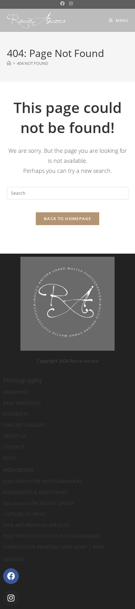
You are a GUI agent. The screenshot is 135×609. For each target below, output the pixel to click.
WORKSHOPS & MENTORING (35, 492)
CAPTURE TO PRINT (24, 514)
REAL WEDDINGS (22, 403)
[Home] (9, 63)
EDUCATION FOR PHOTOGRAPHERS (42, 481)
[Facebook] (11, 576)
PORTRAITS (15, 414)
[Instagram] (11, 598)
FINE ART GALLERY (24, 425)
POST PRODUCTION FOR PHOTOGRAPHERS (51, 536)
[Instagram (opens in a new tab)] (71, 3)
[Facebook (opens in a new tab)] (63, 3)
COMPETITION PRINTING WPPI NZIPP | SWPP (54, 547)
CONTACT (13, 447)
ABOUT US (14, 436)
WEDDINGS (15, 392)
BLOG (9, 458)
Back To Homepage (67, 218)
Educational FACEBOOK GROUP (38, 503)
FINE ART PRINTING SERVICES (36, 525)
